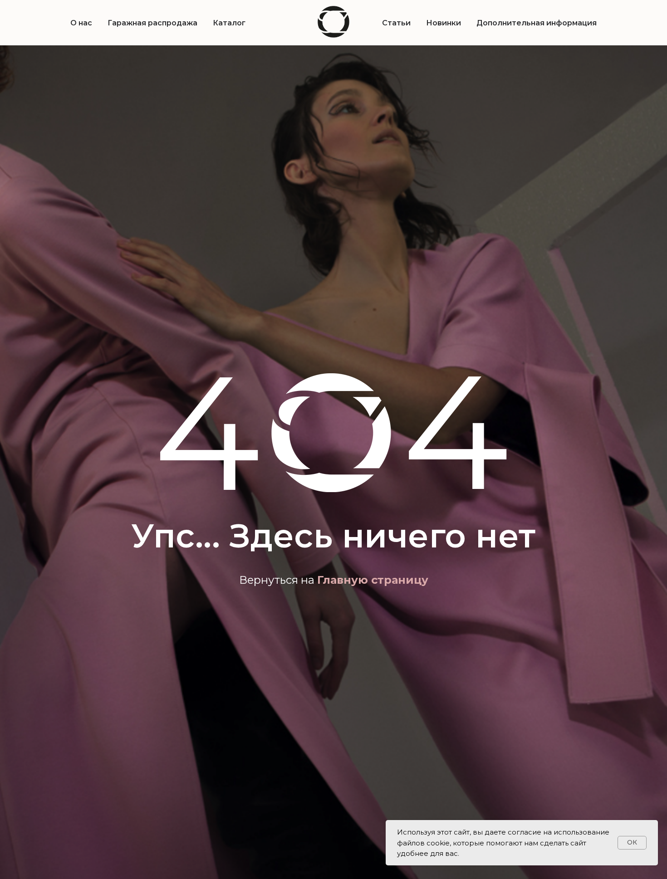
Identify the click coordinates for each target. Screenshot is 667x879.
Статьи (396, 23)
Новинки (443, 23)
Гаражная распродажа (152, 23)
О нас (81, 23)
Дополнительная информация (536, 23)
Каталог (229, 23)
